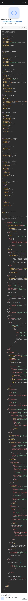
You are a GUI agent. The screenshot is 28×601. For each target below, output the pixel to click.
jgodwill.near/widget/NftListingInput (12, 21)
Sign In (24, 2)
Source (4, 23)
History (10, 23)
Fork (16, 23)
